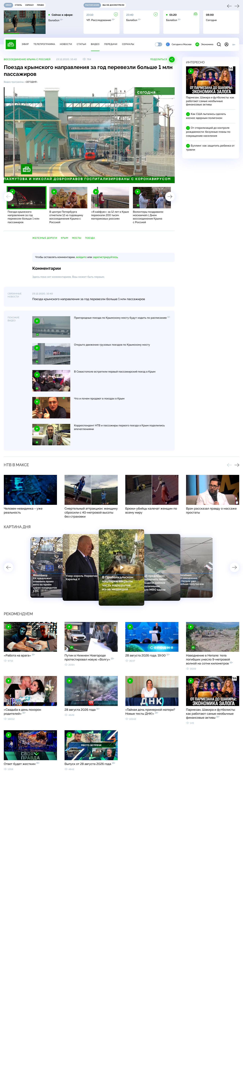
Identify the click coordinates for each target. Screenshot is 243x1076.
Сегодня (31, 82)
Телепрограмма (44, 44)
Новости (66, 44)
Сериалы (128, 44)
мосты (76, 238)
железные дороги (44, 238)
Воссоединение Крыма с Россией (27, 59)
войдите (81, 257)
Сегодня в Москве (182, 44)
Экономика (207, 44)
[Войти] (226, 44)
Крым (64, 238)
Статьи (81, 44)
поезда (90, 238)
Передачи (110, 44)
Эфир (25, 44)
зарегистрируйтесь (105, 257)
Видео (95, 44)
